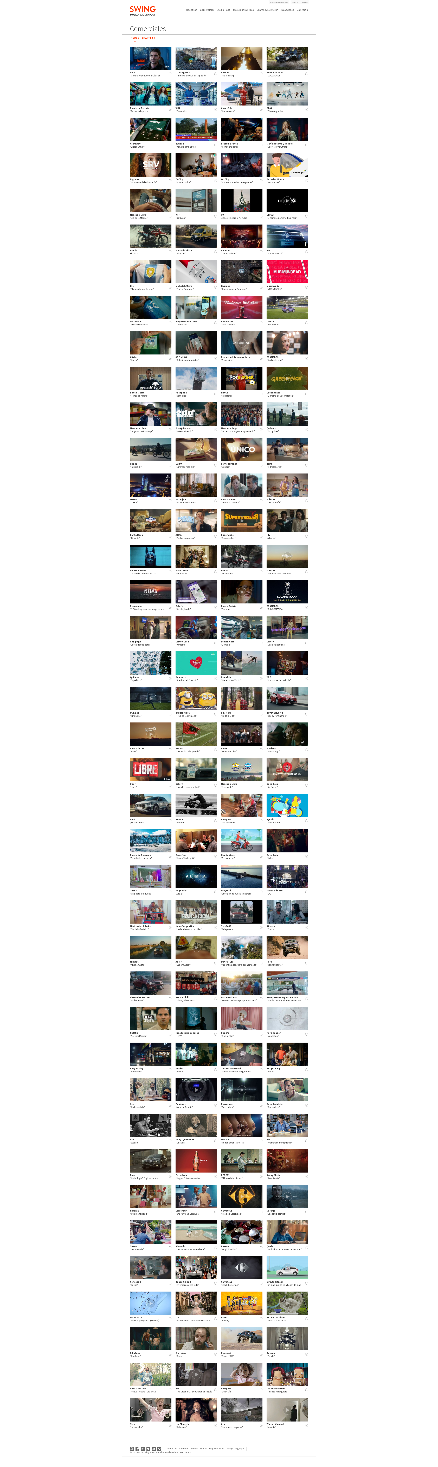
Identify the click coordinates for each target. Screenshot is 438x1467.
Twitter (148, 1449)
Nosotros (191, 9)
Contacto (302, 9)
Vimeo (159, 1449)
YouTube (132, 1449)
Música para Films (243, 9)
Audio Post (223, 9)
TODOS (135, 37)
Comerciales (207, 9)
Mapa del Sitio (216, 1448)
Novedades (287, 9)
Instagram (143, 1449)
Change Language (279, 2)
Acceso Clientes (300, 2)
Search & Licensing (267, 9)
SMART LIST (148, 37)
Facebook (137, 1449)
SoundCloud (154, 1449)
